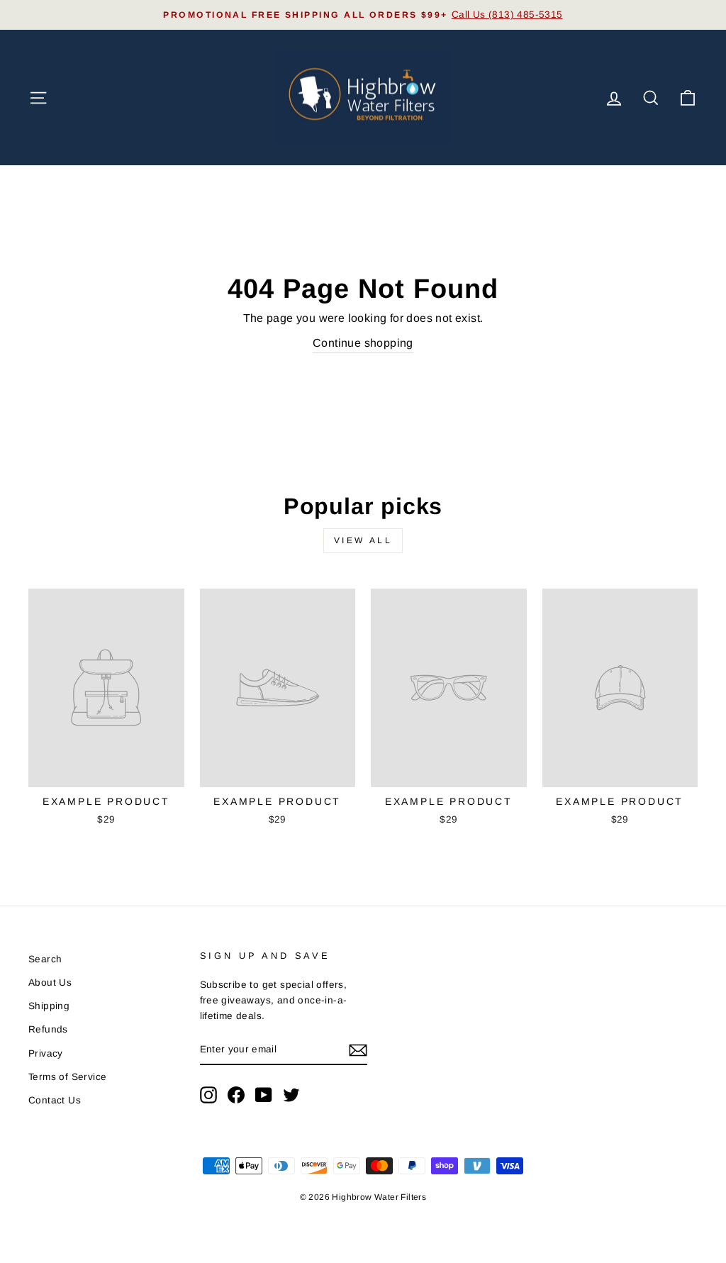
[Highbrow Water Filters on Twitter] (291, 1094)
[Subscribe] (358, 1050)
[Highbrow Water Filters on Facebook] (236, 1094)
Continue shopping (363, 343)
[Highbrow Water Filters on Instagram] (208, 1094)
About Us (50, 982)
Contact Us (54, 1100)
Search (45, 959)
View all (363, 540)
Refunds (48, 1029)
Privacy (45, 1053)
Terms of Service (67, 1077)
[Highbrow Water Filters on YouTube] (263, 1094)
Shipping (48, 1006)
